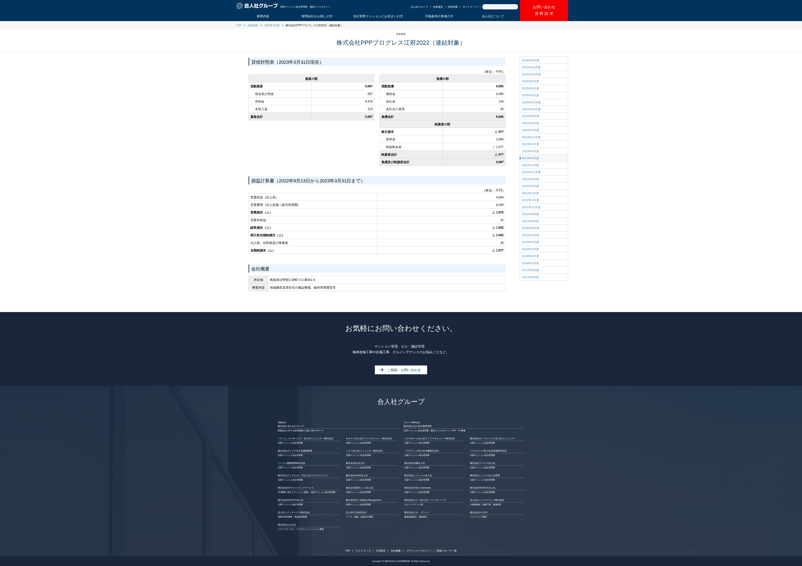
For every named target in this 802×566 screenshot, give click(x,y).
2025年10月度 (531, 74)
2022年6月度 (530, 186)
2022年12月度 (531, 172)
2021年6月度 (530, 214)
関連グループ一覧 (447, 551)
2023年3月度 (272, 25)
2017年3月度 (530, 277)
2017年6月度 (530, 270)
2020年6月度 (530, 228)
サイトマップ (470, 6)
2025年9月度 (530, 81)
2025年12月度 (531, 67)
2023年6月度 (530, 151)
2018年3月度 (530, 263)
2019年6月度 (530, 242)
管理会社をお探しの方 (317, 16)
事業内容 (263, 16)
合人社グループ (419, 6)
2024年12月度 (531, 102)
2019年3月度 (530, 249)
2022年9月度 (530, 179)
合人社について (493, 16)
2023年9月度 (530, 144)
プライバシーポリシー (418, 551)
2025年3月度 (530, 95)
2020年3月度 (530, 235)
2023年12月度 (531, 137)
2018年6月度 (530, 256)
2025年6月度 (530, 88)
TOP (239, 25)
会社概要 (396, 551)
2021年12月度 (531, 207)
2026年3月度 (530, 60)
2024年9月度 (530, 116)
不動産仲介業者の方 (439, 16)
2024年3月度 (530, 130)
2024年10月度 (531, 109)
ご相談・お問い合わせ (404, 370)
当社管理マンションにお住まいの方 (378, 16)
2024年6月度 (530, 123)
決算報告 (438, 6)
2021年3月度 (530, 221)
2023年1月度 (530, 165)
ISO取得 (380, 551)
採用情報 (453, 6)
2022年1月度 (530, 200)
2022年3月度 (530, 193)
